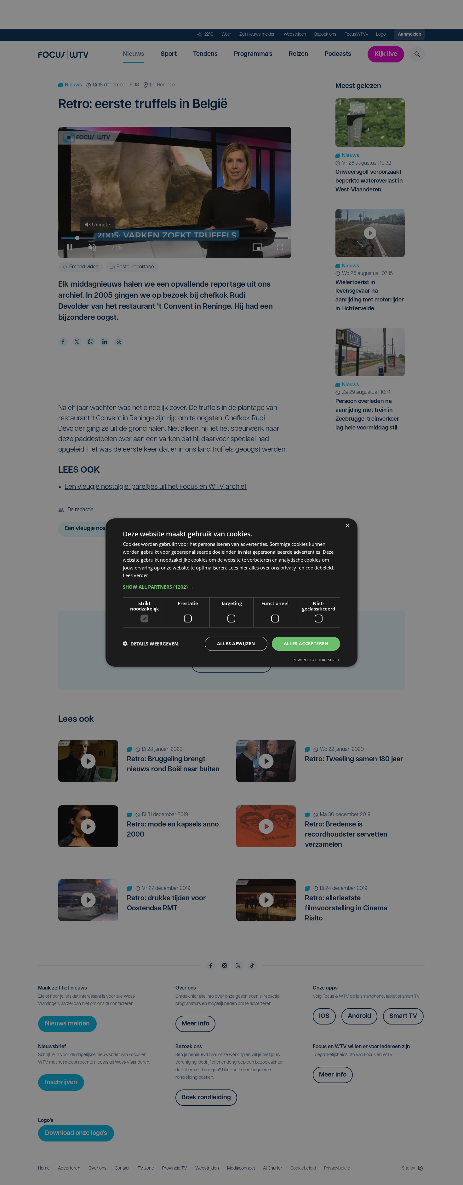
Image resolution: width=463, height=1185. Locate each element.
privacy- (289, 567)
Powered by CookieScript (316, 659)
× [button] (347, 525)
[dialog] (231, 592)
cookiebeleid (319, 567)
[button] (231, 587)
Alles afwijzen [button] (236, 643)
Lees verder (135, 575)
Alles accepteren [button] (306, 643)
